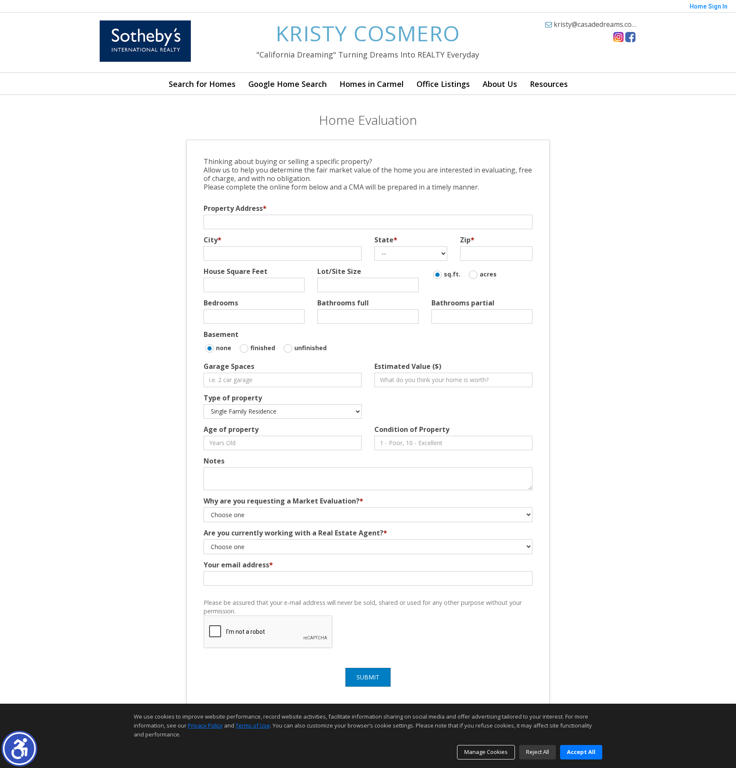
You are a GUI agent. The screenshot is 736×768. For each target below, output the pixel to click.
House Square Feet (235, 271)
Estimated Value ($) (407, 366)
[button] (19, 748)
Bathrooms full (343, 303)
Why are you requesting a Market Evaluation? (283, 501)
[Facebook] (630, 37)
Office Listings (443, 84)
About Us (500, 84)
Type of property (233, 398)
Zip (467, 240)
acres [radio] (488, 274)
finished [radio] (262, 348)
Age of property (231, 429)
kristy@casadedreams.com (595, 24)
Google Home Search (287, 84)
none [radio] (223, 348)
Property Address (235, 208)
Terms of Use (253, 725)
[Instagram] (618, 37)
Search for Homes (202, 84)
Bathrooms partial (462, 303)
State (385, 240)
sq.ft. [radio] (452, 274)
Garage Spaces (229, 366)
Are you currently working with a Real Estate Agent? (295, 533)
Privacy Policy (205, 725)
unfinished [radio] (310, 348)
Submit (368, 677)
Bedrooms (221, 303)
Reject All (537, 752)
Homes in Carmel (371, 84)
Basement (221, 334)
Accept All (581, 752)
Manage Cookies (486, 752)
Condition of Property (411, 429)
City (212, 240)
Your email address (238, 565)
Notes (214, 461)
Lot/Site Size (339, 271)
